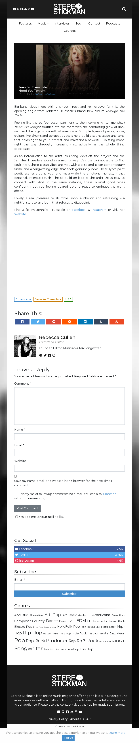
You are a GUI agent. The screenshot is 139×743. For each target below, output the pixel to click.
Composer (22, 621)
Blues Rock (118, 615)
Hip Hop (32, 633)
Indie (55, 633)
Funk (97, 626)
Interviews (62, 23)
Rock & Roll (105, 641)
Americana (101, 615)
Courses (70, 31)
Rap (72, 641)
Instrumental (98, 633)
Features (25, 23)
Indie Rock (79, 633)
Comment (22, 383)
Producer (57, 640)
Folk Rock (87, 626)
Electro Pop (23, 626)
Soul (46, 649)
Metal (121, 633)
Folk (61, 626)
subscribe (109, 494)
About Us (77, 719)
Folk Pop (72, 627)
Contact (94, 23)
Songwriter (28, 648)
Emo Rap (38, 627)
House (47, 633)
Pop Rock (35, 640)
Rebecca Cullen (44, 94)
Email (19, 445)
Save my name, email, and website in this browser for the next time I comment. (63, 483)
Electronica (95, 621)
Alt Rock (69, 615)
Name (19, 429)
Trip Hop (86, 649)
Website (20, 214)
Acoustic (21, 615)
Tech (79, 23)
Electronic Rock (114, 621)
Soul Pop (55, 649)
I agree (68, 737)
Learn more (117, 732)
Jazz (113, 633)
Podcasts (113, 23)
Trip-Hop (72, 649)
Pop (19, 640)
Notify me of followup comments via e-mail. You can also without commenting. (65, 496)
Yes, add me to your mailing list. (41, 517)
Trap (63, 649)
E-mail (19, 579)
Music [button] (42, 23)
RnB (81, 640)
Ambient (84, 615)
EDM (81, 620)
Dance (52, 620)
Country (38, 621)
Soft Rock (118, 641)
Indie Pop (65, 633)
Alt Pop (53, 614)
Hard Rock (108, 626)
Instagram (99, 210)
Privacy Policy (58, 719)
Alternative (36, 615)
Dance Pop (67, 621)
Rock (92, 640)
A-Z (88, 719)
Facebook (79, 210)
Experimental (50, 627)
